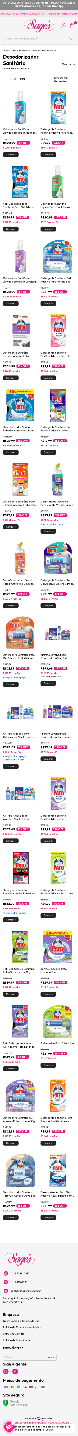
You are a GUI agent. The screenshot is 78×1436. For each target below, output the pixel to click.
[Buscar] (71, 38)
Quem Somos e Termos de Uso (21, 1321)
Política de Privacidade (16, 1340)
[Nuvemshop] (38, 1420)
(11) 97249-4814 (20, 1273)
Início (6, 50)
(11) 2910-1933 (19, 1282)
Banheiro (23, 50)
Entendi (50, 1429)
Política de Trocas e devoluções (22, 1327)
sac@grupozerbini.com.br (26, 1291)
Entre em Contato (14, 1333)
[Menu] (4, 26)
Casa (13, 50)
